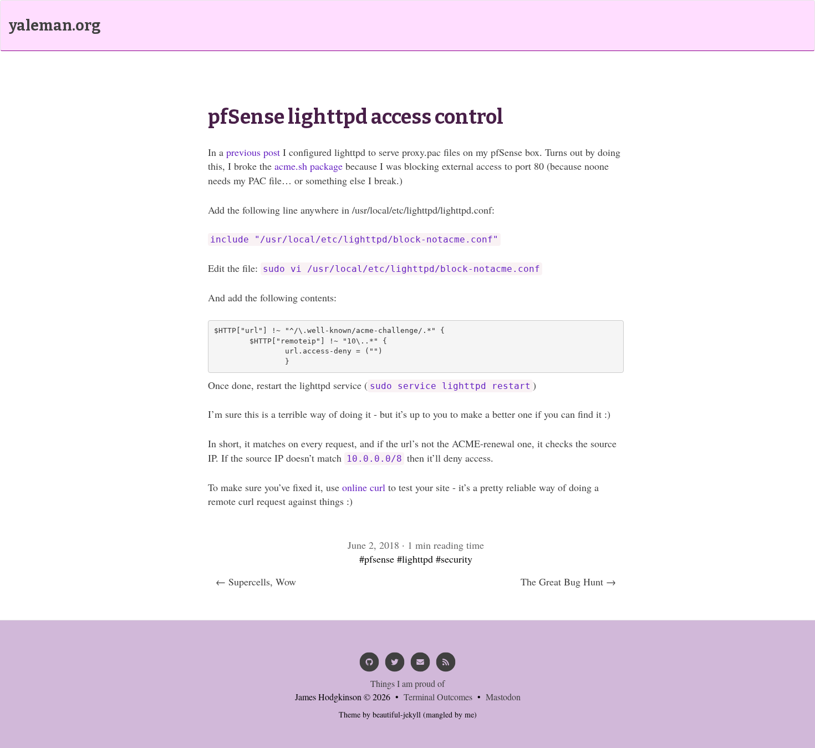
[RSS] (446, 666)
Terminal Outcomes (438, 696)
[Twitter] (395, 666)
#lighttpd (415, 558)
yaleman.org (54, 25)
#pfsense (376, 558)
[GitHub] (369, 666)
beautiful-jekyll (397, 714)
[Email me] (420, 666)
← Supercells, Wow (256, 581)
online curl (363, 487)
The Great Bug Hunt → (568, 581)
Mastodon (503, 696)
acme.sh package (308, 166)
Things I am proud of (407, 683)
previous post (253, 152)
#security (454, 558)
